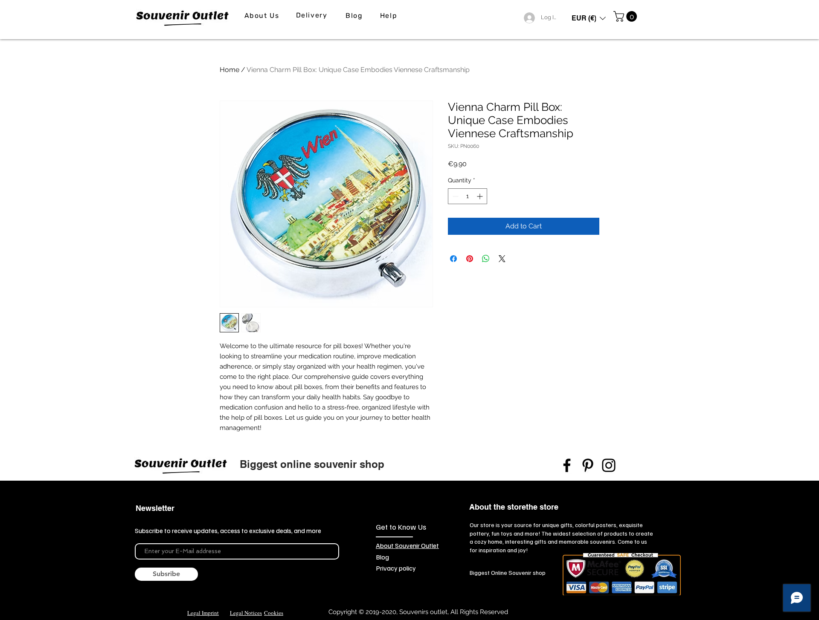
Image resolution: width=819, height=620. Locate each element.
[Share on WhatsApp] (486, 259)
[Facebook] (567, 465)
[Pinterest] (588, 465)
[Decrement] (454, 196)
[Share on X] (502, 259)
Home (229, 70)
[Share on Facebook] (453, 259)
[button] (588, 18)
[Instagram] (609, 465)
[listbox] (588, 18)
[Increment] (480, 196)
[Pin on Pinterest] (470, 259)
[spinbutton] (467, 196)
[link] (626, 16)
